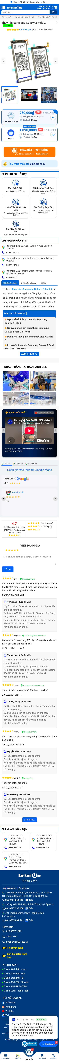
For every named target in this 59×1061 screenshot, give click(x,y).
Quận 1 (7, 463)
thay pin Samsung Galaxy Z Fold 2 (32, 289)
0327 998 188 (12, 265)
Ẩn (24, 313)
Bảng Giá (29, 1059)
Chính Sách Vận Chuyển (16, 982)
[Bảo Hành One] (14, 8)
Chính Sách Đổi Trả (13, 978)
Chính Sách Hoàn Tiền (15, 986)
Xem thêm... (29, 820)
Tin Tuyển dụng (15, 948)
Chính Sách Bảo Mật (14, 973)
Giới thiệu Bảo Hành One (17, 956)
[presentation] (3, 61)
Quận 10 (19, 463)
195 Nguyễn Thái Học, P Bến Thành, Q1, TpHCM (29, 904)
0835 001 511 (12, 277)
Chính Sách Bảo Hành (15, 969)
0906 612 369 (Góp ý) (17, 942)
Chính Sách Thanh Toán (16, 990)
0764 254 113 (12, 252)
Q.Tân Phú (32, 463)
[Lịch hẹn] (55, 7)
